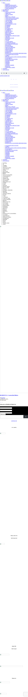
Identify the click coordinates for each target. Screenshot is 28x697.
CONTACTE (14, 420)
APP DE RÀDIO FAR (5, 75)
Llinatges (2, 409)
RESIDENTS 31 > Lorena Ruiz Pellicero (9, 395)
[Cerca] (25, 416)
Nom (1, 406)
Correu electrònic (4, 411)
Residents (3, 397)
